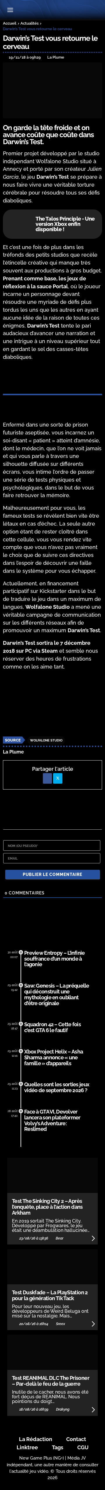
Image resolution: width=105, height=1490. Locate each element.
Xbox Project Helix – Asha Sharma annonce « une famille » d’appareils (53, 1057)
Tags (57, 1447)
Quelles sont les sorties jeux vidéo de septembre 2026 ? (56, 1087)
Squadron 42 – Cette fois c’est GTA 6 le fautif (52, 1027)
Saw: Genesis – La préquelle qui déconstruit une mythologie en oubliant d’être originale (56, 994)
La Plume (13, 752)
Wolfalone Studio (46, 740)
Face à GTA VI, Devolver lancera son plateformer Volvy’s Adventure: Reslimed (52, 1120)
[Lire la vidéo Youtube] (52, 704)
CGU (83, 1447)
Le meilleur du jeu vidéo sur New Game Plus (52, 10)
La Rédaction (35, 1439)
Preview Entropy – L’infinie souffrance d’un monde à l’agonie (54, 959)
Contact (76, 1439)
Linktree (27, 1447)
